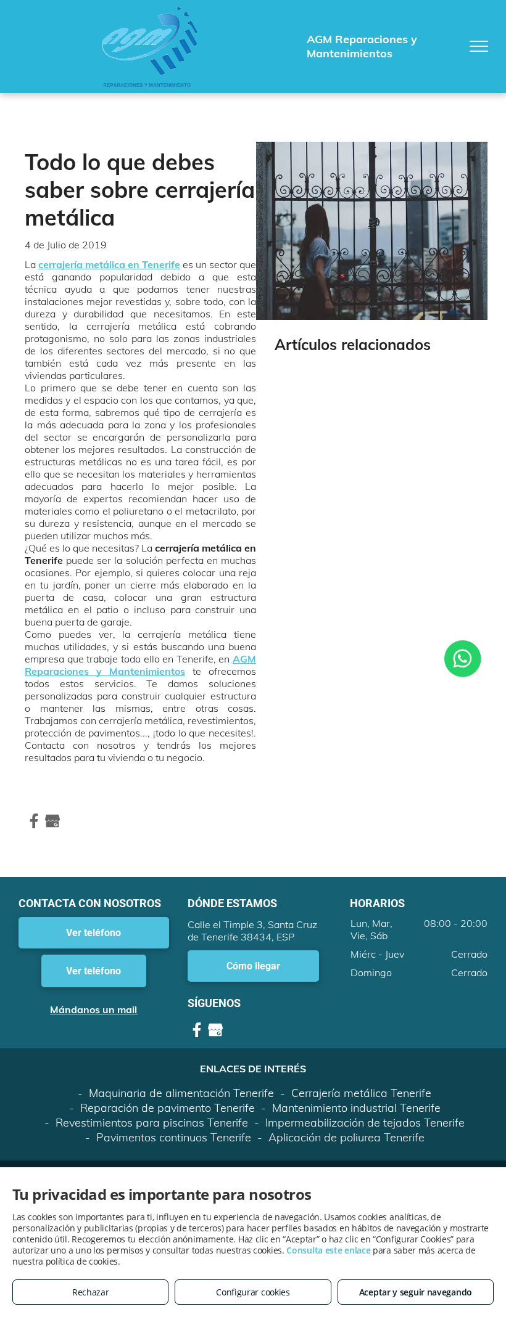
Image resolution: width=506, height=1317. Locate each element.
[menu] (479, 46)
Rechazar (90, 1292)
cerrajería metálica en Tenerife (109, 264)
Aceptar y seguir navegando (415, 1292)
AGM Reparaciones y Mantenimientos (140, 665)
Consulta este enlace (328, 1250)
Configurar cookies (253, 1292)
